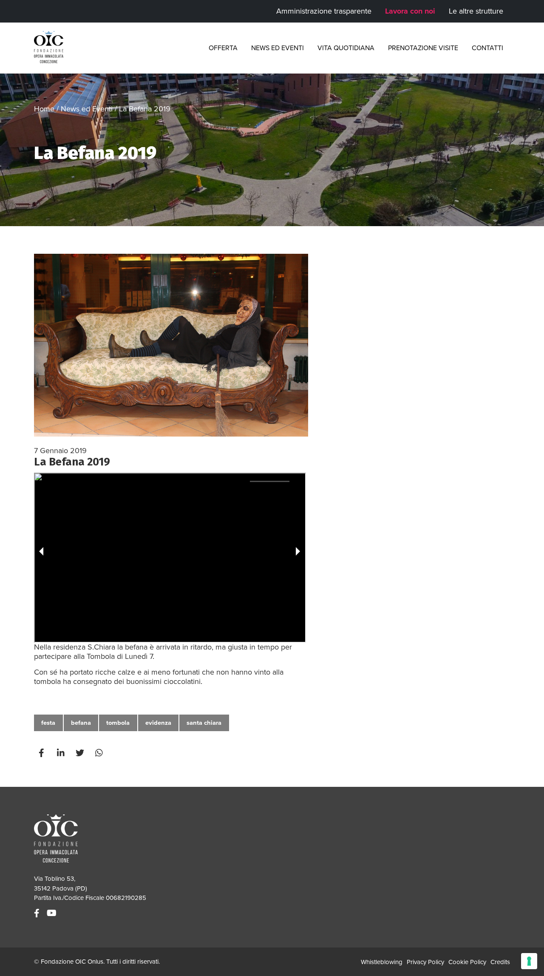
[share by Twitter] (80, 752)
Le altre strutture (476, 11)
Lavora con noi (410, 11)
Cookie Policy (467, 962)
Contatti (487, 48)
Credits (500, 962)
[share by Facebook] (42, 752)
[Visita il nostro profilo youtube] (53, 913)
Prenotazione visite (423, 48)
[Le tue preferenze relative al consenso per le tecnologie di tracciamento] (529, 961)
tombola (118, 722)
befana (81, 722)
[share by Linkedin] (61, 752)
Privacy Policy (425, 962)
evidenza (158, 722)
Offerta (223, 48)
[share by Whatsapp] (99, 752)
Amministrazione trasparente (323, 11)
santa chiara (204, 722)
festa (48, 722)
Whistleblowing (381, 962)
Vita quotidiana (345, 48)
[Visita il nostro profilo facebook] (38, 913)
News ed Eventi (277, 48)
